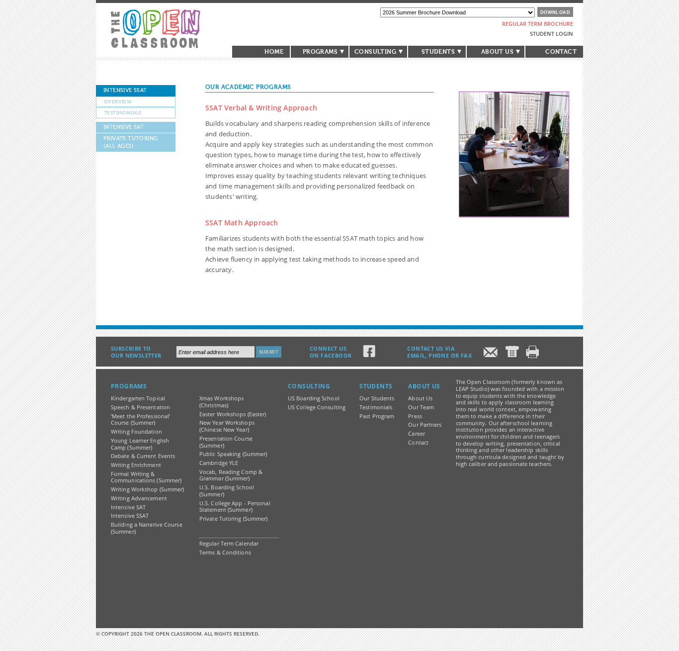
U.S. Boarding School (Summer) (226, 491)
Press (415, 416)
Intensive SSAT (125, 90)
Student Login (551, 33)
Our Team (421, 407)
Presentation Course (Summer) (226, 442)
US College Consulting (316, 407)
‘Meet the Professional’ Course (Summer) (140, 420)
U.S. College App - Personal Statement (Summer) (234, 507)
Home (273, 51)
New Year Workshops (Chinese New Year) (227, 426)
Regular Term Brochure (537, 23)
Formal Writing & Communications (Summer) (146, 477)
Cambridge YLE (218, 463)
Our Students (376, 398)
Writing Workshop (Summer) (147, 489)
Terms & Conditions (225, 552)
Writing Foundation (136, 431)
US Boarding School (314, 398)
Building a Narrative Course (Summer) (146, 528)
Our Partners (424, 424)
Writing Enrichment (136, 465)
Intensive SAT (123, 127)
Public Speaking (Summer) (233, 454)
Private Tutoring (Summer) (233, 518)
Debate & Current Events (143, 456)
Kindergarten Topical (138, 398)
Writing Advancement (139, 498)
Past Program (376, 416)
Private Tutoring (130, 142)
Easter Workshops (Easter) (232, 414)
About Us (420, 398)
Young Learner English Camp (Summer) (140, 444)
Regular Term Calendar (228, 543)
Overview (118, 101)
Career (416, 433)
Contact (561, 51)
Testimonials (123, 112)
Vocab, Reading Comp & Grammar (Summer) (230, 475)
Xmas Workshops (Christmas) (221, 402)
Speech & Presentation (140, 407)
